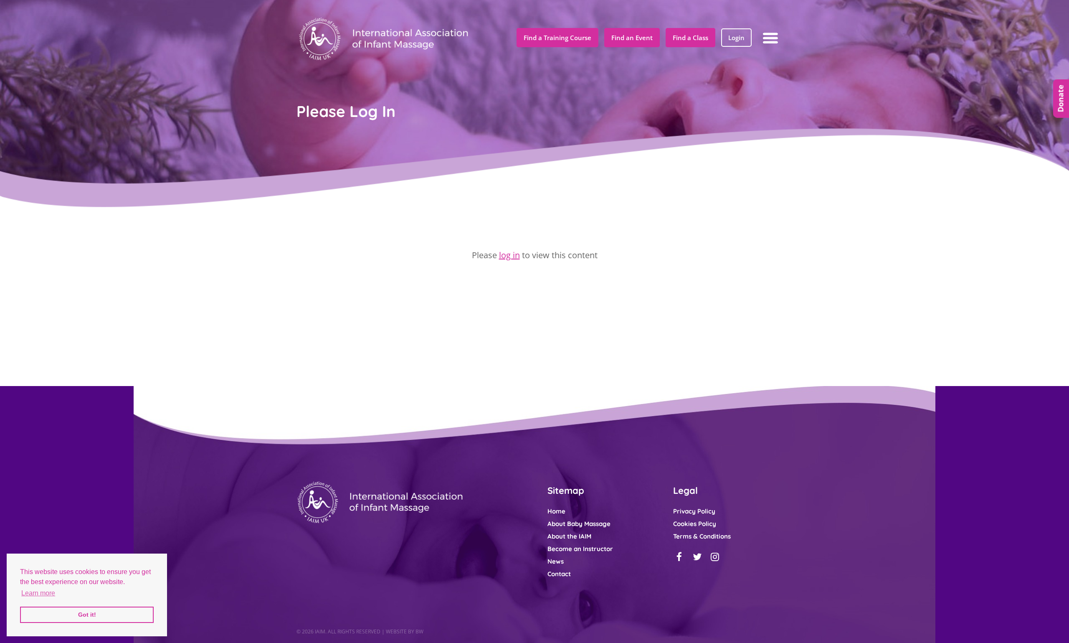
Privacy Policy (694, 511)
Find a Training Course (557, 37)
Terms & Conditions (702, 536)
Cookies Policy (694, 524)
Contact (559, 574)
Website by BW (404, 631)
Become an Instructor (580, 549)
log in (509, 255)
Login (736, 37)
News (555, 561)
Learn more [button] (38, 593)
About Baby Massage (578, 524)
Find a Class (690, 37)
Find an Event (632, 37)
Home (556, 511)
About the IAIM (569, 536)
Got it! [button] (87, 614)
